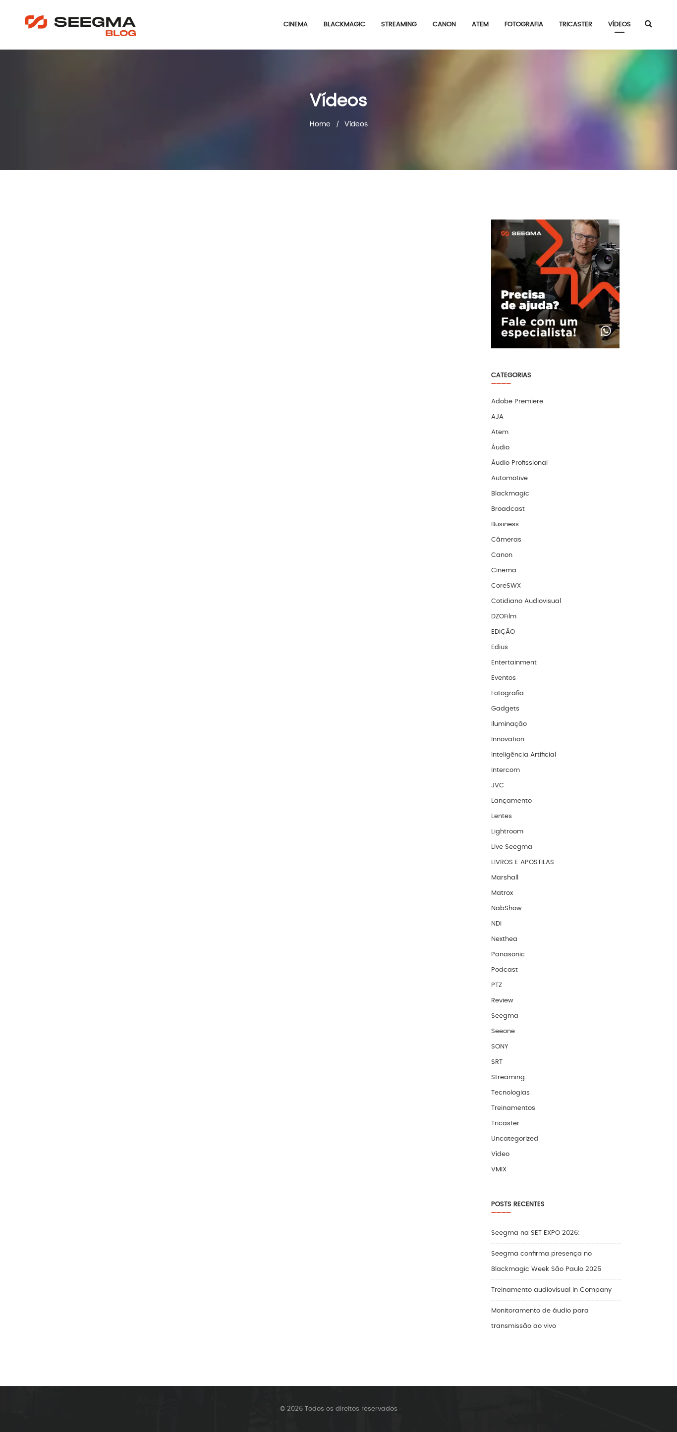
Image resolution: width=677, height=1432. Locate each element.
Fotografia (507, 693)
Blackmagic (510, 494)
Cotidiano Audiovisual (526, 601)
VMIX (499, 1169)
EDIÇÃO (503, 632)
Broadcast (508, 509)
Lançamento (511, 801)
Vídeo (500, 1154)
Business (505, 524)
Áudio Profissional (519, 463)
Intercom (505, 770)
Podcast (504, 970)
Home (320, 124)
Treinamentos (513, 1108)
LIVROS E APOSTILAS (522, 862)
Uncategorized (514, 1139)
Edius (499, 647)
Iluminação (509, 724)
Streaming (508, 1077)
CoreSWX (506, 586)
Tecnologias (510, 1093)
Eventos (503, 678)
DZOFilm (503, 616)
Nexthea (504, 939)
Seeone (503, 1031)
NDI (496, 924)
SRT (497, 1062)
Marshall (504, 878)
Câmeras (506, 540)
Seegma (504, 1016)
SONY (499, 1047)
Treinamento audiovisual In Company (551, 1290)
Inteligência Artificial (523, 755)
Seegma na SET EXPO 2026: (535, 1233)
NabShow (506, 908)
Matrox (502, 893)
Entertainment (514, 663)
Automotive (509, 478)
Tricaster (505, 1123)
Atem (499, 432)
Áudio (500, 447)
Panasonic (508, 954)
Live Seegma (511, 847)
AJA (497, 417)
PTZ (496, 985)
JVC (497, 785)
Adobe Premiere (517, 401)
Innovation (507, 739)
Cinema (503, 570)
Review (502, 1000)
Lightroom (507, 831)
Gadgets (505, 709)
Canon (501, 555)
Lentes (501, 816)
